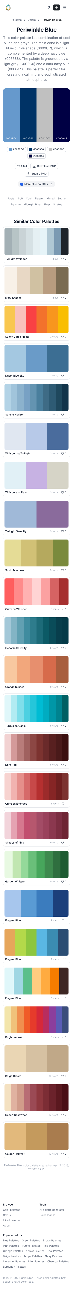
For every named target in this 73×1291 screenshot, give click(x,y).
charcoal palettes (58, 1261)
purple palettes (31, 1245)
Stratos (57, 204)
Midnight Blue (32, 204)
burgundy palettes (14, 1266)
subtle (62, 198)
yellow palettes (35, 1250)
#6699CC (18, 149)
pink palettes (11, 1245)
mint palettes (36, 1261)
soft (20, 198)
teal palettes (55, 1250)
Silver (46, 204)
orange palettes (13, 1250)
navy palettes (53, 1256)
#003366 (38, 149)
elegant (39, 198)
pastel (11, 198)
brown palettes (52, 1240)
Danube (16, 204)
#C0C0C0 (58, 149)
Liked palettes (11, 1220)
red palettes (51, 1245)
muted (51, 198)
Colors (7, 1215)
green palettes (31, 1240)
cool (28, 198)
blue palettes (11, 1240)
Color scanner (47, 1215)
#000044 (38, 156)
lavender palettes (14, 1261)
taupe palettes (33, 1256)
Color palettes (11, 1209)
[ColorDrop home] (8, 7)
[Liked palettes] (48, 7)
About (6, 1225)
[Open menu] (65, 7)
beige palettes (12, 1256)
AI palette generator (51, 1209)
